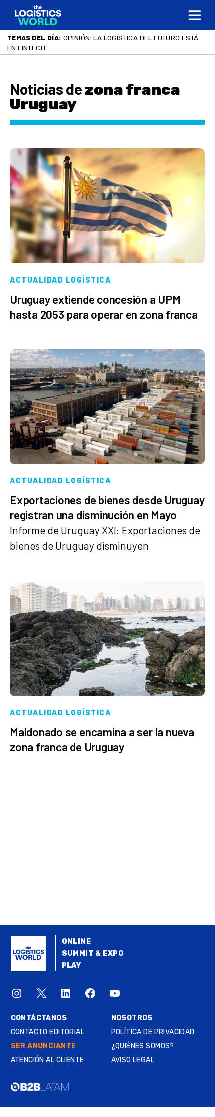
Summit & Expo (93, 953)
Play (72, 965)
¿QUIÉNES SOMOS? (143, 1046)
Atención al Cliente (47, 1060)
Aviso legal (133, 1060)
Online (77, 941)
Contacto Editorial (48, 1032)
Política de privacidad (153, 1032)
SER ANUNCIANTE (43, 1046)
